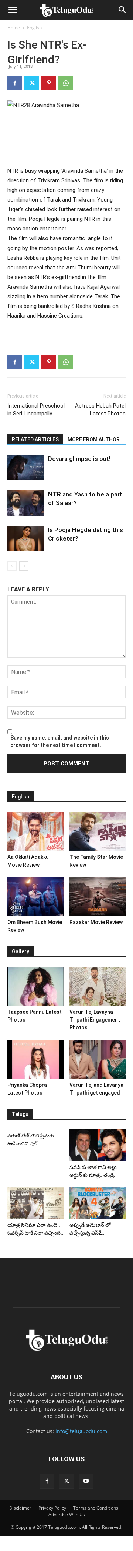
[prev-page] (12, 566)
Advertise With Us (66, 1514)
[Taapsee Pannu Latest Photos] (35, 986)
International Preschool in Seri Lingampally (36, 409)
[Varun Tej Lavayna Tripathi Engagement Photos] (97, 986)
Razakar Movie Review (96, 922)
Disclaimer (20, 1508)
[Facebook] (14, 83)
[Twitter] (31, 83)
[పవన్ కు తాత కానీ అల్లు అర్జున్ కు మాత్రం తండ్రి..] (97, 1145)
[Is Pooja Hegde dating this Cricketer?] (25, 538)
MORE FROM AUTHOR (94, 439)
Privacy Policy (52, 1508)
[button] (12, 10)
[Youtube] (86, 1481)
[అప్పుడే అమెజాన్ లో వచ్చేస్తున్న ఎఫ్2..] (97, 1202)
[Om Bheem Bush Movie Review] (35, 896)
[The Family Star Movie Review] (97, 831)
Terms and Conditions (95, 1508)
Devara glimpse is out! (79, 458)
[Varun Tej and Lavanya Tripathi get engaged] (97, 1059)
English (34, 27)
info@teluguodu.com (81, 1431)
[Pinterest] (48, 83)
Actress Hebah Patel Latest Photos (100, 409)
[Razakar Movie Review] (97, 896)
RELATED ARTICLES (35, 439)
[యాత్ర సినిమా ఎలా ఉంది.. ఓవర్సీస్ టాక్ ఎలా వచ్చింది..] (35, 1202)
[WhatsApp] (65, 83)
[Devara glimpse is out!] (25, 467)
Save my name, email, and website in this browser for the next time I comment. (59, 741)
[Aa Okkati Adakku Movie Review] (35, 831)
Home (13, 27)
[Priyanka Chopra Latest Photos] (35, 1059)
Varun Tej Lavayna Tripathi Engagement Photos (94, 1019)
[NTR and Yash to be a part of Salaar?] (25, 503)
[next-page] (23, 566)
